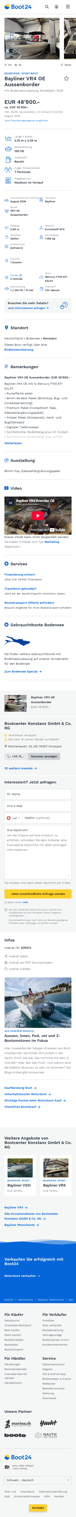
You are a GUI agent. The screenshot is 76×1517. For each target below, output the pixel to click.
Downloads (49, 1398)
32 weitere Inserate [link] (18, 768)
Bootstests (11, 1344)
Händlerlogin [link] (12, 1364)
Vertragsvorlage (52, 1334)
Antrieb (14, 275)
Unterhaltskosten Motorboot (25, 1094)
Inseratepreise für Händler (15, 1376)
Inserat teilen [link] (18, 956)
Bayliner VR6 (54, 1185)
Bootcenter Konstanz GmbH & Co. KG (38, 725)
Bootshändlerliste (15, 1369)
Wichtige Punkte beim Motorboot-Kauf (33, 1100)
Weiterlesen (13, 443)
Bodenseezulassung (18, 349)
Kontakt (38, 1508)
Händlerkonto (13, 1382)
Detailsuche (11, 1320)
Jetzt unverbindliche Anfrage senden (38, 894)
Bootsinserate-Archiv (55, 1339)
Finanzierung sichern (19, 574)
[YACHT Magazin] (48, 1423)
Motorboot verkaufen (20, 1276)
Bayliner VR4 (13, 1207)
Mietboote (48, 1383)
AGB (25, 902)
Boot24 (8, 1299)
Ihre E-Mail (15, 806)
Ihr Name (13, 794)
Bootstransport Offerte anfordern (29, 602)
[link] (20, 1175)
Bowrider (12, 73)
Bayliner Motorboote (19, 1225)
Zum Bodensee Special (20, 671)
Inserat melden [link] (20, 969)
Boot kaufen (12, 1330)
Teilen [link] (68, 64)
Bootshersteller (14, 1339)
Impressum (27, 1491)
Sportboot (29, 73)
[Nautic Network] (46, 1435)
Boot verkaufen (52, 1325)
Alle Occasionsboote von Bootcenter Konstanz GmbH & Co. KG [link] (31, 1216)
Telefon (37, 818)
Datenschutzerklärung (53, 1491)
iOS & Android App (54, 1373)
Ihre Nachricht (17, 830)
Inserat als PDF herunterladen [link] (30, 962)
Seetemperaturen (53, 1364)
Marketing (51, 542)
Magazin (47, 1369)
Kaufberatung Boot (18, 1088)
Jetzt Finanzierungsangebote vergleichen (26, 120)
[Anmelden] (57, 6)
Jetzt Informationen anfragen (26, 308)
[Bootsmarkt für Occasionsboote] (18, 6)
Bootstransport (13, 1349)
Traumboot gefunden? (20, 588)
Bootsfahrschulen (53, 1388)
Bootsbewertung (52, 1330)
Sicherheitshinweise (27, 1496)
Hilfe (47, 1496)
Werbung (48, 1393)
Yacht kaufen (12, 1334)
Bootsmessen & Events (56, 1378)
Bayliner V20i (19, 1185)
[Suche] (47, 6)
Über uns (10, 1491)
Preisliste (48, 1320)
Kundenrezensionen (55, 1344)
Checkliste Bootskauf (20, 1106)
